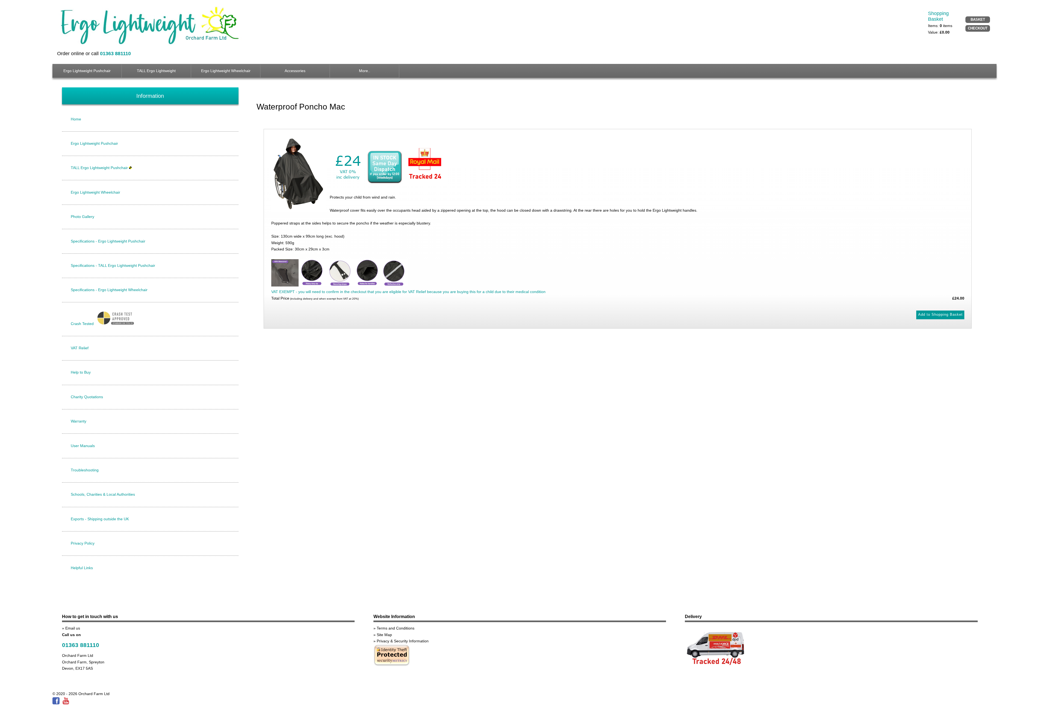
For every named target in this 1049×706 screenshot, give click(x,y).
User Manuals (83, 446)
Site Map (384, 635)
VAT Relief (80, 348)
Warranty (78, 421)
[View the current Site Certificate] (391, 665)
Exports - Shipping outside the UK (100, 519)
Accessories (295, 71)
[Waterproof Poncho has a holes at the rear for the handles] (367, 285)
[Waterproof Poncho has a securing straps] (339, 285)
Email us (72, 628)
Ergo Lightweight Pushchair (87, 71)
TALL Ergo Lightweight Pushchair (100, 168)
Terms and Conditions (395, 628)
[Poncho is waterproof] (285, 285)
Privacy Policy (83, 543)
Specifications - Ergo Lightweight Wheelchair (109, 290)
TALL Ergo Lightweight (156, 71)
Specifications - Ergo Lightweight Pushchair (108, 241)
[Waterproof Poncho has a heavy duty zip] (312, 285)
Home (76, 119)
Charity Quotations (87, 397)
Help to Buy (81, 372)
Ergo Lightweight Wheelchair (226, 71)
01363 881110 (80, 645)
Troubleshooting (85, 470)
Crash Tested (83, 323)
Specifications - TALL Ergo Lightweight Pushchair (113, 265)
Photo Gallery (82, 216)
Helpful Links (82, 568)
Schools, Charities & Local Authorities (103, 494)
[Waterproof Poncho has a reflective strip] (394, 285)
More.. (364, 71)
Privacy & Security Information (403, 641)
